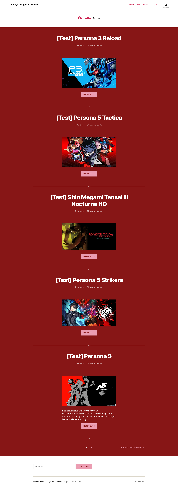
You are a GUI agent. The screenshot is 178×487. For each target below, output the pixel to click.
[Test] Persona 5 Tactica (89, 117)
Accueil (131, 5)
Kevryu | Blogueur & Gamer (24, 5)
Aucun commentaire (96, 45)
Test (138, 5)
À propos (153, 5)
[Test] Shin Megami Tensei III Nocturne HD (89, 200)
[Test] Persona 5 (89, 356)
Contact (145, 5)
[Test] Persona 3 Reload (89, 38)
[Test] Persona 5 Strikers (89, 279)
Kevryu (82, 45)
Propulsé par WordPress (72, 482)
